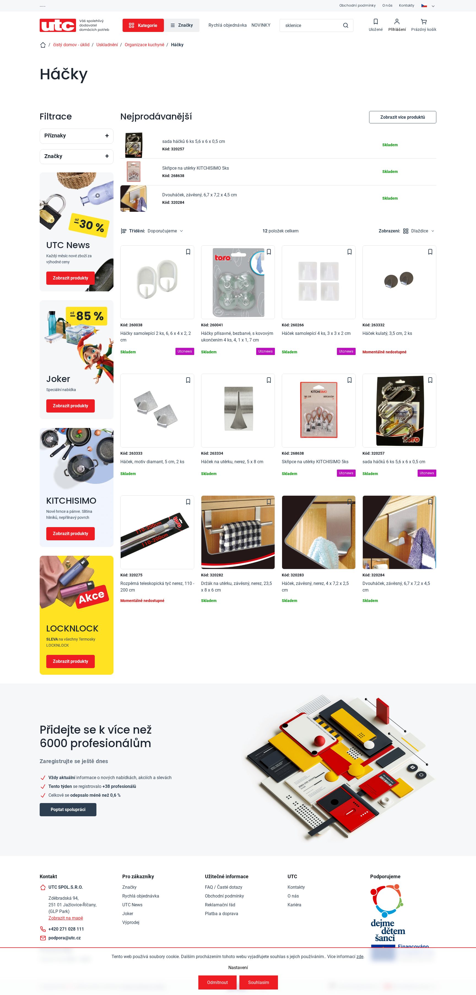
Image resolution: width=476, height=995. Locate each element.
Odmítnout (217, 982)
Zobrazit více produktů (402, 117)
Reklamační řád (220, 904)
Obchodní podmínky (357, 5)
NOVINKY (261, 25)
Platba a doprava (221, 913)
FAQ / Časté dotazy (223, 887)
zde (359, 956)
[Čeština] (428, 5)
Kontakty (406, 5)
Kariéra (294, 904)
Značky (129, 887)
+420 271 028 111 (66, 929)
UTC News (132, 904)
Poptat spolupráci (68, 809)
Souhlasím (258, 982)
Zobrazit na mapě (65, 918)
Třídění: (153, 231)
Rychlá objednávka (228, 25)
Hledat (345, 25)
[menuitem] (181, 25)
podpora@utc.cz (64, 937)
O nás (387, 5)
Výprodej (130, 922)
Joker (127, 913)
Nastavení (238, 967)
